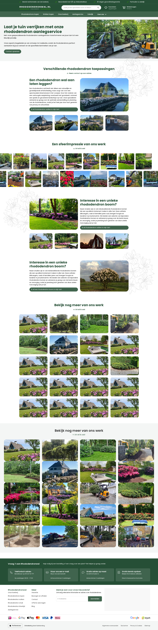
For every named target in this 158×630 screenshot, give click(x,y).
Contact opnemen (12, 51)
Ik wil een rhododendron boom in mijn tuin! (46, 289)
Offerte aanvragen (39, 603)
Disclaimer (124, 626)
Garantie (35, 593)
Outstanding (40, 626)
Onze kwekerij (13, 593)
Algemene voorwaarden (110, 626)
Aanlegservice (13, 610)
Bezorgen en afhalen (39, 596)
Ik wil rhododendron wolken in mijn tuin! (45, 109)
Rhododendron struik (15, 603)
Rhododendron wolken (16, 599)
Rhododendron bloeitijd (16, 606)
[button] (81, 7)
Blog (33, 606)
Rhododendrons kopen (16, 596)
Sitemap (147, 626)
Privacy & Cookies (136, 626)
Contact (35, 599)
